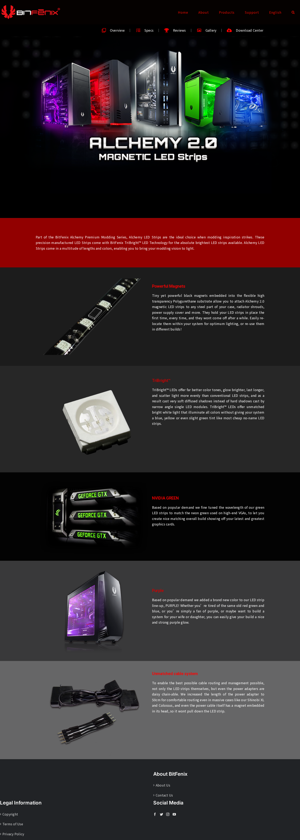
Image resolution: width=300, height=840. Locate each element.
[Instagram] (167, 814)
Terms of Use (12, 823)
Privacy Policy (13, 833)
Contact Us (164, 795)
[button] (293, 12)
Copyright (10, 814)
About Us (163, 785)
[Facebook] (155, 814)
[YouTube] (174, 814)
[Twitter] (161, 814)
